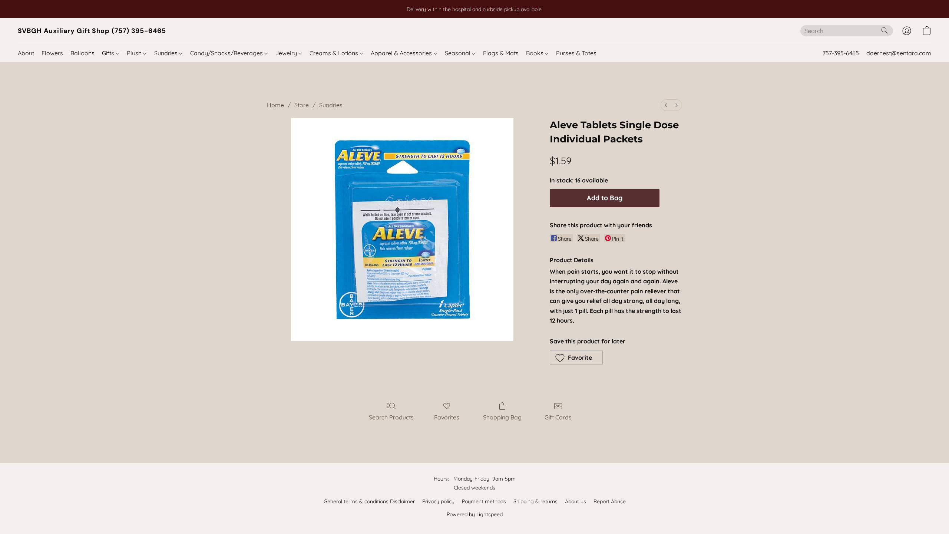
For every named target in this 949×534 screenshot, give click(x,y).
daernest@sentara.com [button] (898, 53)
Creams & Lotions (335, 53)
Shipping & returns (535, 501)
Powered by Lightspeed (475, 514)
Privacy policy (438, 501)
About (26, 53)
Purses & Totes (576, 53)
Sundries (166, 53)
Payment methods (484, 501)
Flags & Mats (501, 53)
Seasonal (458, 53)
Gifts (109, 53)
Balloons (82, 53)
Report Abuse (609, 501)
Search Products (391, 417)
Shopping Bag (502, 417)
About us (575, 501)
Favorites (446, 417)
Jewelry (286, 53)
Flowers (52, 53)
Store (301, 105)
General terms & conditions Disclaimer (369, 501)
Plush (135, 53)
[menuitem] (666, 105)
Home (275, 105)
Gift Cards (558, 417)
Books (535, 53)
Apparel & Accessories (402, 53)
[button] (92, 31)
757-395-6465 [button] (841, 53)
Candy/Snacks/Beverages (227, 53)
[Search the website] (884, 30)
